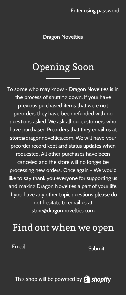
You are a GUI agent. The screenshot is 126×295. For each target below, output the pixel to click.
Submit (96, 248)
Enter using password (95, 10)
